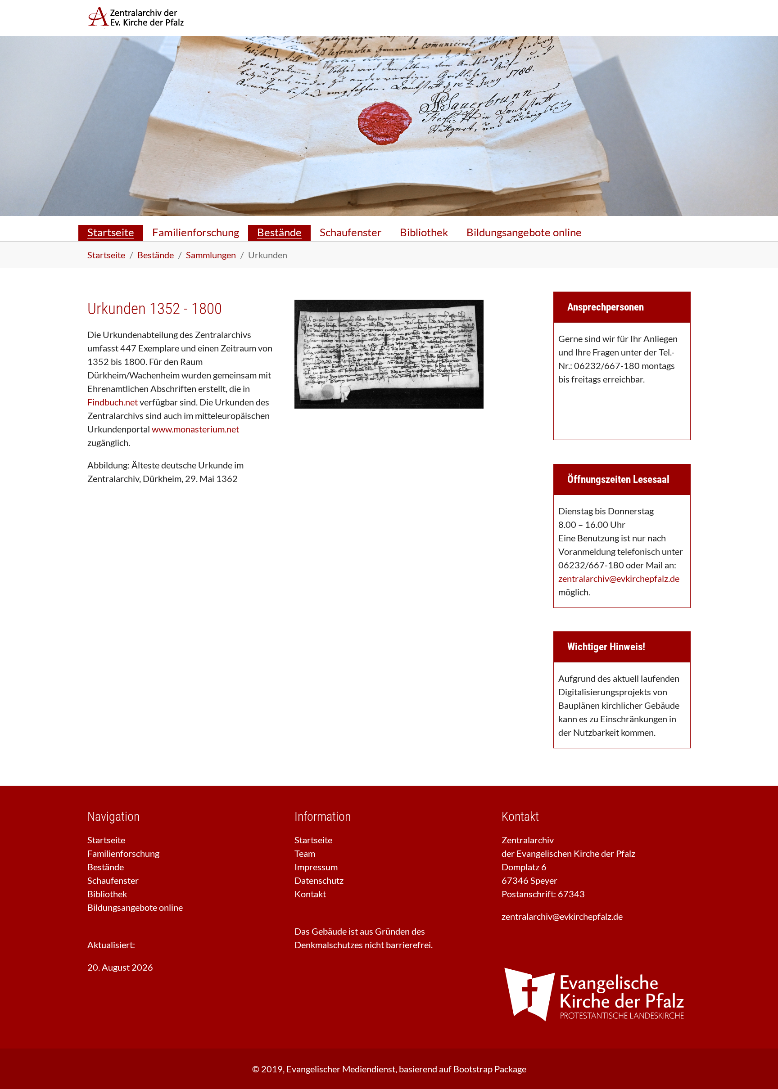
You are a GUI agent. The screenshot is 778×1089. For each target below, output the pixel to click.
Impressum (316, 866)
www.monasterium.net (195, 428)
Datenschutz (319, 880)
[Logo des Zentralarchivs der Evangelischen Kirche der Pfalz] (143, 18)
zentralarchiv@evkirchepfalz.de (618, 578)
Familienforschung (123, 853)
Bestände (105, 866)
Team (304, 853)
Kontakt (310, 893)
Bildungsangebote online (135, 907)
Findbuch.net (112, 401)
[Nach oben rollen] (755, 1066)
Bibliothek (107, 893)
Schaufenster (113, 880)
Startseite (106, 839)
